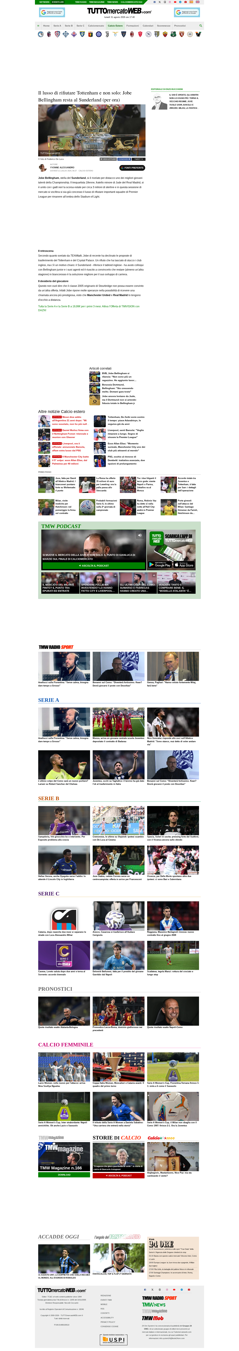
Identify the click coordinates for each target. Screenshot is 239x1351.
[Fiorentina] (74, 34)
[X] (160, 2)
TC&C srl (51, 1297)
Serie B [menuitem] (69, 25)
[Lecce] (123, 34)
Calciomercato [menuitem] (96, 25)
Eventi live (58, 2)
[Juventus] (107, 34)
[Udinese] (190, 34)
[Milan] (132, 34)
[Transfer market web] (197, 2)
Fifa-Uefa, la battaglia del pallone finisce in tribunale (174, 1269)
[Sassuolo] (173, 34)
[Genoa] (90, 34)
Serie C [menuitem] (80, 25)
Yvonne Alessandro (62, 167)
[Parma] (156, 34)
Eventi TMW (106, 1300)
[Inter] (98, 34)
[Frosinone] (82, 34)
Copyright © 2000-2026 (50, 1315)
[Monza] (140, 34)
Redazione (106, 1296)
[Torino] (181, 34)
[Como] (65, 34)
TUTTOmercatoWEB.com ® (72, 1315)
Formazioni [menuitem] (132, 25)
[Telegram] (180, 2)
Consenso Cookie (109, 1326)
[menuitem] (38, 25)
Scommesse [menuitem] (163, 25)
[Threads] (165, 2)
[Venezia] (198, 34)
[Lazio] (115, 34)
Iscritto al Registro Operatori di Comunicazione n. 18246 (62, 1309)
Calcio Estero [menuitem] (115, 25)
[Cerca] (200, 25)
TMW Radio (80, 2)
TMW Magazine (97, 2)
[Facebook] (155, 2)
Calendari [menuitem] (148, 25)
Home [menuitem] (46, 25)
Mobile (104, 1304)
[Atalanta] (40, 34)
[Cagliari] (57, 34)
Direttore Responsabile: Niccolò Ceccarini (61, 1303)
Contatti (105, 1313)
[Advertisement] (175, 217)
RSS (102, 1309)
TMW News (112, 2)
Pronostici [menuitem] (180, 25)
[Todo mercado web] (191, 2)
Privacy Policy (108, 1322)
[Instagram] (170, 2)
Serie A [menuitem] (57, 25)
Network (45, 2)
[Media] (185, 2)
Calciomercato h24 (131, 2)
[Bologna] (49, 34)
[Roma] (165, 34)
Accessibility (107, 1318)
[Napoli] (148, 34)
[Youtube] (175, 2)
